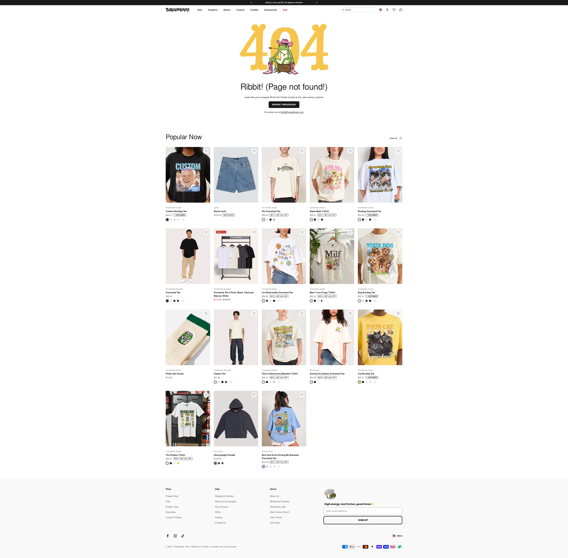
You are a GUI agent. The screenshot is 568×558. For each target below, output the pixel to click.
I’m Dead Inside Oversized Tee (277, 292)
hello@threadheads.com (292, 112)
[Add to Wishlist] (206, 151)
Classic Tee (219, 373)
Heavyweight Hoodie (224, 455)
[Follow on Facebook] (168, 536)
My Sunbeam (314, 370)
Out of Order (218, 451)
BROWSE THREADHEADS (284, 104)
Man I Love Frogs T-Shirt (322, 292)
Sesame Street (267, 451)
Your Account (221, 506)
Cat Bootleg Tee (366, 373)
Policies (218, 517)
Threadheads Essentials (174, 289)
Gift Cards (275, 522)
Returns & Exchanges (225, 501)
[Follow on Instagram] (175, 536)
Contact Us (220, 522)
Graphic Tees (172, 506)
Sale (285, 9)
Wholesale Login (278, 506)
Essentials (171, 511)
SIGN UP (363, 520)
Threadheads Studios (269, 207)
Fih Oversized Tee (271, 211)
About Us (274, 496)
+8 (183, 219)
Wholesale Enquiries (280, 501)
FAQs (218, 511)
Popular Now (172, 496)
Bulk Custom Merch (279, 511)
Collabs (254, 9)
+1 (279, 301)
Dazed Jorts (220, 211)
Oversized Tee (173, 292)
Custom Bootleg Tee (176, 211)
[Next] (316, 2)
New (200, 9)
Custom (240, 9)
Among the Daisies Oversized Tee (327, 373)
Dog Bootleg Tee (366, 292)
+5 (375, 219)
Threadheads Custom (173, 207)
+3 (375, 382)
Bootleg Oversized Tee (369, 211)
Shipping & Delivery (224, 496)
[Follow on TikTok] (183, 536)
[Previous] (251, 2)
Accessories (270, 9)
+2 (375, 301)
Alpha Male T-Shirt (319, 211)
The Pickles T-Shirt (175, 455)
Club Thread (276, 517)
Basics (227, 9)
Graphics (213, 9)
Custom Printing (173, 517)
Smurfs (216, 207)
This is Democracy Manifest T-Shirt (280, 373)
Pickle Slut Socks (175, 373)
